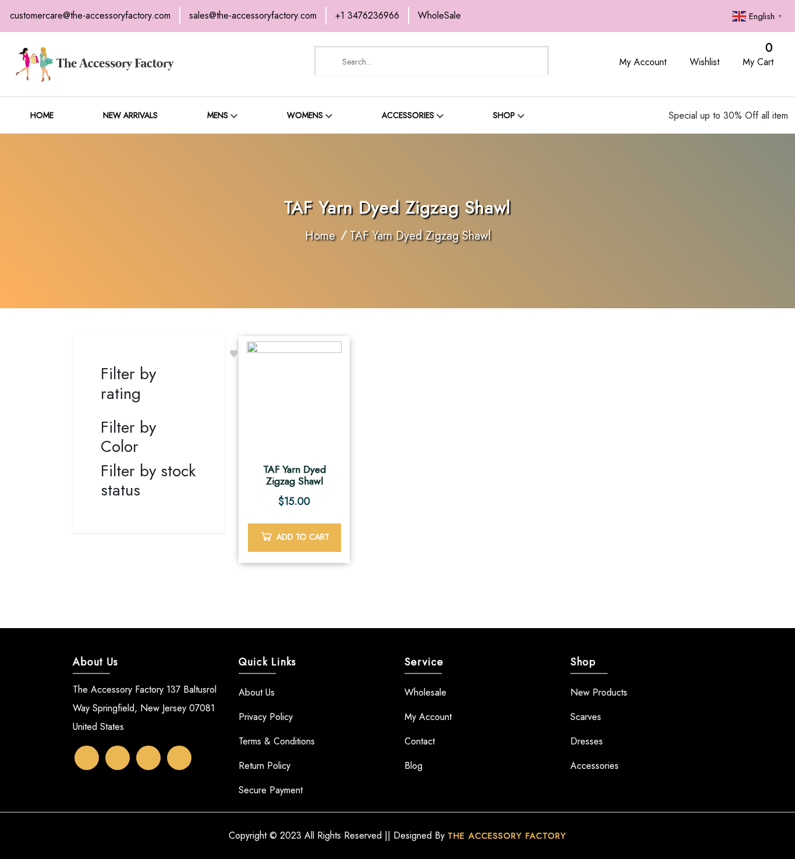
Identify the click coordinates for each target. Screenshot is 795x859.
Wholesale (425, 692)
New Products (598, 692)
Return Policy (264, 765)
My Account (428, 716)
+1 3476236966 (367, 15)
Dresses (586, 741)
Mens (218, 115)
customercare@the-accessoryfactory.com (90, 15)
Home (42, 115)
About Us (257, 692)
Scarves (585, 716)
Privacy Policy (266, 716)
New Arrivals (130, 115)
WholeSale (439, 15)
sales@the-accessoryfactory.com (253, 15)
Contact (279, 40)
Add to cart (302, 537)
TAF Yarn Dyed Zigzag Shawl (420, 235)
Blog (605, 22)
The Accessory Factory (507, 835)
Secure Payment (271, 790)
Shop (505, 115)
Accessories (409, 115)
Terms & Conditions (277, 741)
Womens (306, 115)
